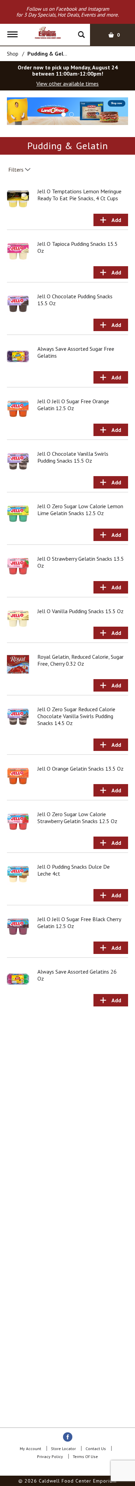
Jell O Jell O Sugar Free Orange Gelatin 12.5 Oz (73, 405)
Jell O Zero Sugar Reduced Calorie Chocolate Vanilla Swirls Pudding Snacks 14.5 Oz (76, 716)
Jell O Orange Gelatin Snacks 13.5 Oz (80, 768)
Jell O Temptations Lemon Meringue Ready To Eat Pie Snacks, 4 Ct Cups (79, 195)
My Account (30, 1448)
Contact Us (96, 1448)
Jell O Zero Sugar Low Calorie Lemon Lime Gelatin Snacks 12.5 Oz (80, 510)
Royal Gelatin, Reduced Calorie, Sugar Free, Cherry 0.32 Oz (80, 660)
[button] (67, 110)
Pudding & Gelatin (50, 53)
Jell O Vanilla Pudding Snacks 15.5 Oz (80, 611)
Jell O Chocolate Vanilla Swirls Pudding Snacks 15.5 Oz (72, 457)
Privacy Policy (50, 1456)
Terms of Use (85, 1456)
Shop (12, 53)
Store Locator (63, 1448)
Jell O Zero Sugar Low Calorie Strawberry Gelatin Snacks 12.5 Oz (77, 817)
